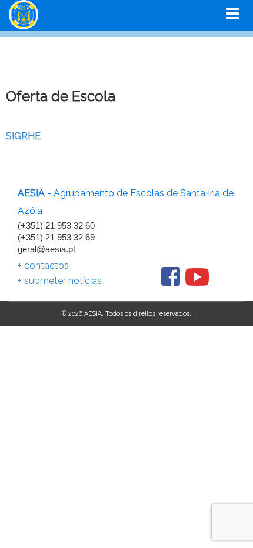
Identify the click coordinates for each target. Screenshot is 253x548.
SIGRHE (23, 136)
